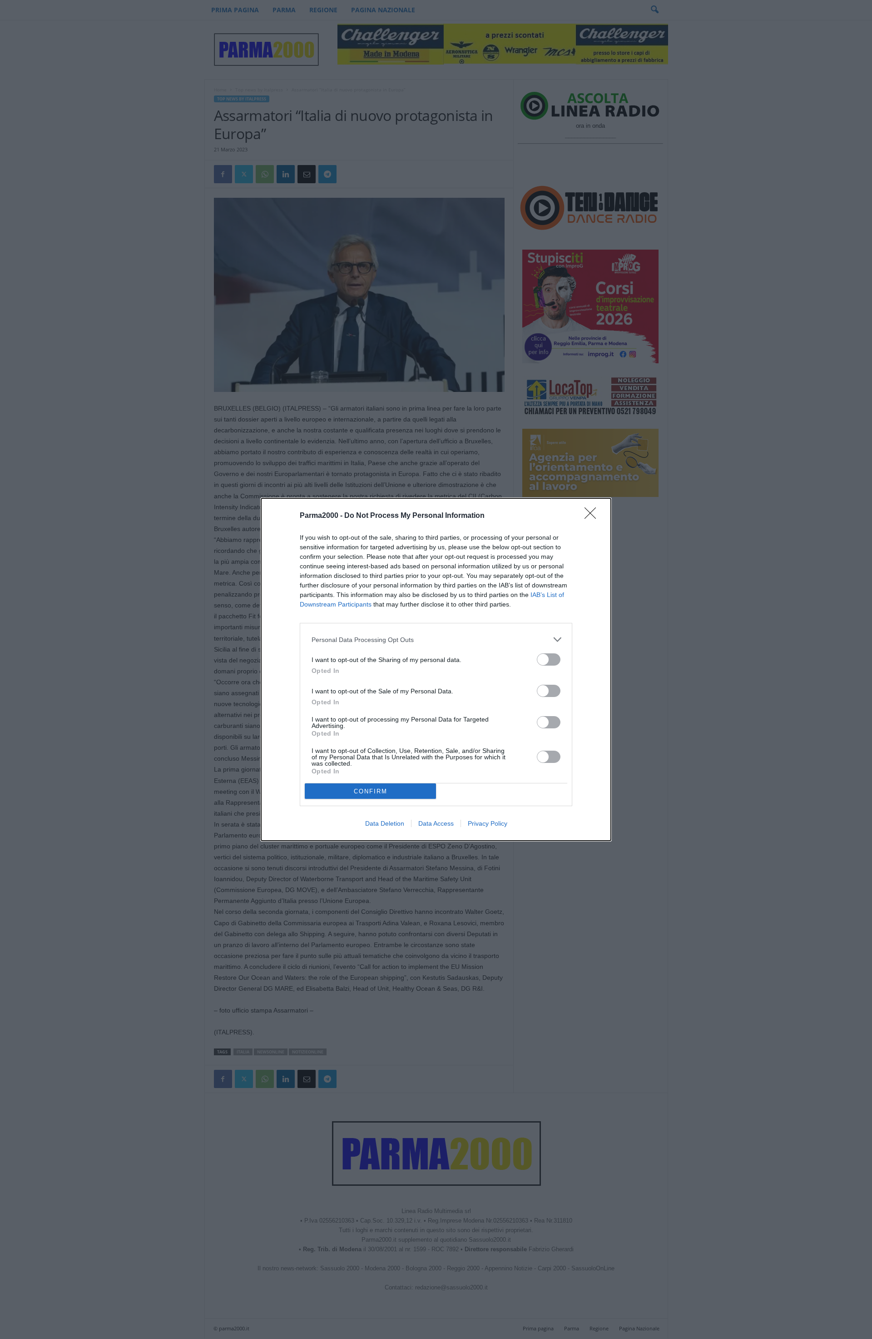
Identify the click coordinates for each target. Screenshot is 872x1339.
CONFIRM (370, 791)
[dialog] (436, 669)
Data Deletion (384, 823)
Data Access (436, 823)
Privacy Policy (487, 823)
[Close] (593, 516)
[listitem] (436, 639)
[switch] (548, 659)
